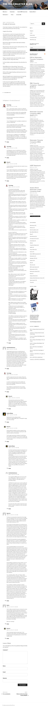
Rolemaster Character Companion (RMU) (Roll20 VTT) (36, 113)
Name (4, 666)
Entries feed (32, 35)
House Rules (32, 249)
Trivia (12, 14)
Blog (31, 234)
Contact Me (18, 14)
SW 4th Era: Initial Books (37, 357)
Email (4, 672)
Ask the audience (33, 229)
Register (31, 30)
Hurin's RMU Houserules (34, 253)
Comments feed (33, 37)
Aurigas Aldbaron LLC (34, 317)
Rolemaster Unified (33, 271)
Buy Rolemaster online (34, 316)
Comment (5, 650)
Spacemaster (32, 280)
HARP (31, 247)
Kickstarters (32, 256)
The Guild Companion (34, 319)
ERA (31, 242)
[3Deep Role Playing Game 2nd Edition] (34, 312)
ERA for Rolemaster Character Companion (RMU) (36, 59)
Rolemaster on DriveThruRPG (34, 54)
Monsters (5, 11)
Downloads (12, 11)
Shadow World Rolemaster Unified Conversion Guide (35, 189)
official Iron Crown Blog (34, 315)
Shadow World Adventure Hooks (36, 277)
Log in (31, 33)
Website (5, 678)
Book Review (32, 236)
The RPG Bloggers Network (35, 321)
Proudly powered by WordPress (8, 705)
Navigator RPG (33, 258)
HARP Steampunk (35, 165)
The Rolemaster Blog (17, 4)
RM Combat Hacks (33, 267)
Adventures (32, 225)
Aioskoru (31, 227)
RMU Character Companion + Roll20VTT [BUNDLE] (37, 85)
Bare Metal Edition (33, 232)
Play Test (32, 264)
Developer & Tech (33, 238)
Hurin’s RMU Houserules (22, 11)
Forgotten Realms (33, 245)
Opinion (31, 260)
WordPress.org (33, 39)
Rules (31, 273)
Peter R (12, 22)
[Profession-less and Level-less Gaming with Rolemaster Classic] (34, 299)
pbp (30, 262)
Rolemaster (5, 14)
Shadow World (32, 11)
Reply (8, 141)
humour (31, 251)
